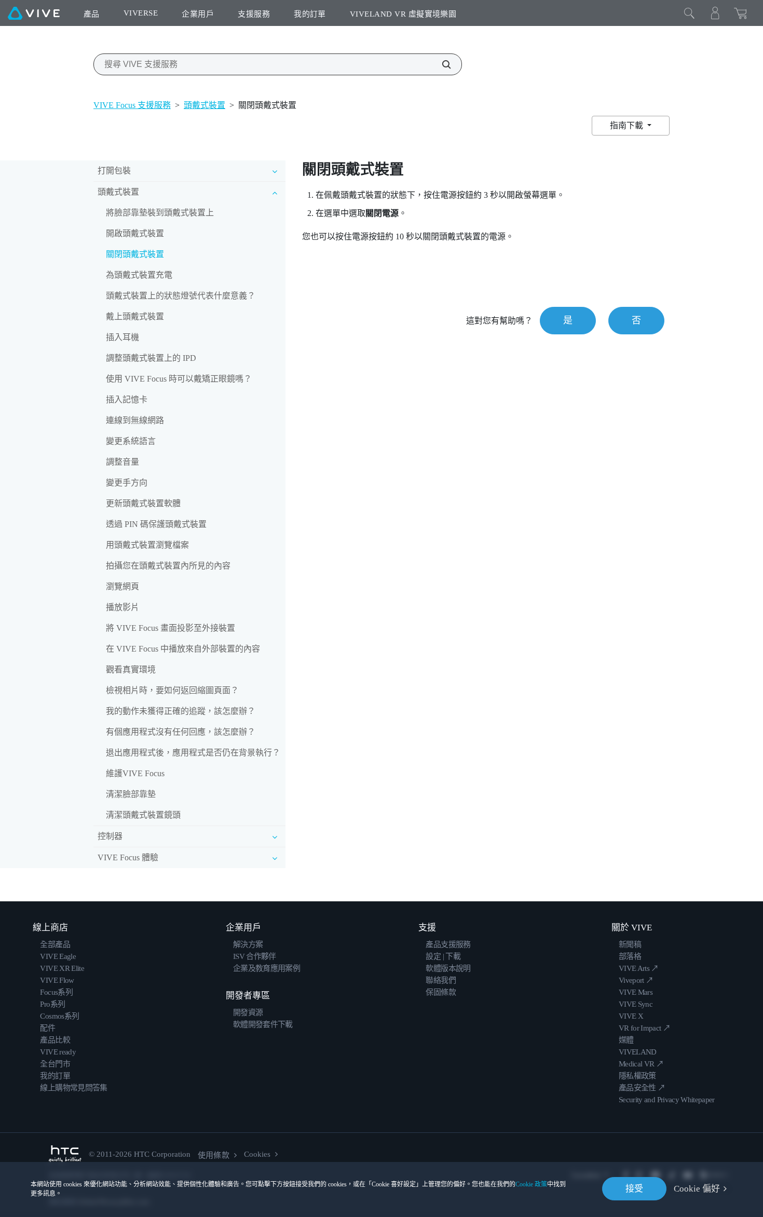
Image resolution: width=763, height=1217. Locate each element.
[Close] (689, 13)
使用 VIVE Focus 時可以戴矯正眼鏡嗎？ (179, 378)
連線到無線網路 (135, 420)
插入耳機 (122, 337)
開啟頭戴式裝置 (135, 233)
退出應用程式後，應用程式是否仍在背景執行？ (193, 752)
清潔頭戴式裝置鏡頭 (143, 814)
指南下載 (627, 125)
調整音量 (122, 461)
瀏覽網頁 (122, 586)
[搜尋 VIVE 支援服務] (440, 64)
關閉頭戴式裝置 (135, 254)
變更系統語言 (131, 441)
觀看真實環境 (131, 669)
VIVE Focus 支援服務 (132, 105)
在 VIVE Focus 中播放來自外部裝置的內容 (183, 648)
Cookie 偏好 (697, 1189)
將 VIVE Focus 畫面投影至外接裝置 (170, 628)
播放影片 (122, 607)
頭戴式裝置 (204, 105)
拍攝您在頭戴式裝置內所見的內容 (168, 565)
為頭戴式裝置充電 (139, 275)
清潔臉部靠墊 (131, 794)
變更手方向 (126, 482)
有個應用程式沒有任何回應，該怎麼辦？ (180, 731)
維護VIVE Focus (135, 773)
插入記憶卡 (126, 399)
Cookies (257, 1154)
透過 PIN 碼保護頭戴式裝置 (156, 524)
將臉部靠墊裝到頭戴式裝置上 (160, 212)
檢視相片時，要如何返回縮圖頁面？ (172, 690)
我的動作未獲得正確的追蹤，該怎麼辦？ (180, 711)
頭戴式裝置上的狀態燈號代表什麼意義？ (180, 295)
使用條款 (213, 1155)
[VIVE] (34, 13)
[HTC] (65, 1154)
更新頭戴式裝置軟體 (143, 503)
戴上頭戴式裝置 (135, 316)
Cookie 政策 (531, 1184)
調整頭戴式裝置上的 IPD (151, 358)
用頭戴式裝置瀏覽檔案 (147, 544)
